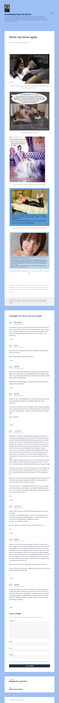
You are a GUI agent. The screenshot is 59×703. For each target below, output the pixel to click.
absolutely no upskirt (29, 300)
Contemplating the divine (18, 14)
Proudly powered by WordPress (17, 700)
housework (43, 301)
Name (10, 641)
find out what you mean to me (21, 301)
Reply (11, 339)
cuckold (45, 300)
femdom (11, 301)
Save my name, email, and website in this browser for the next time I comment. (30, 661)
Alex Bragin (17, 322)
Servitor (20, 300)
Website (11, 654)
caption (36, 300)
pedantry (11, 303)
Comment (12, 620)
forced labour (37, 301)
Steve (15, 345)
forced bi (31, 301)
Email (10, 648)
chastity (41, 300)
